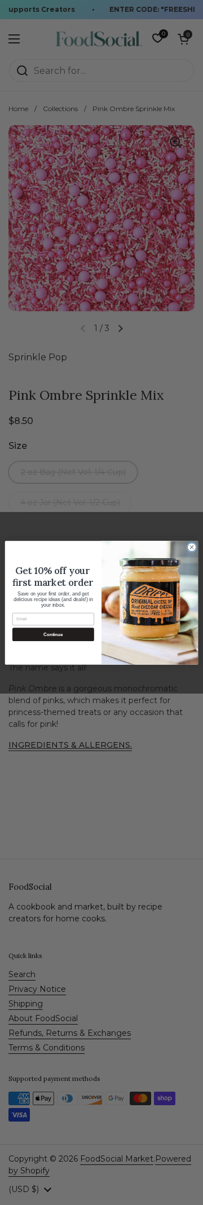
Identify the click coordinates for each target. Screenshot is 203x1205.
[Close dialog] (191, 546)
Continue (53, 634)
